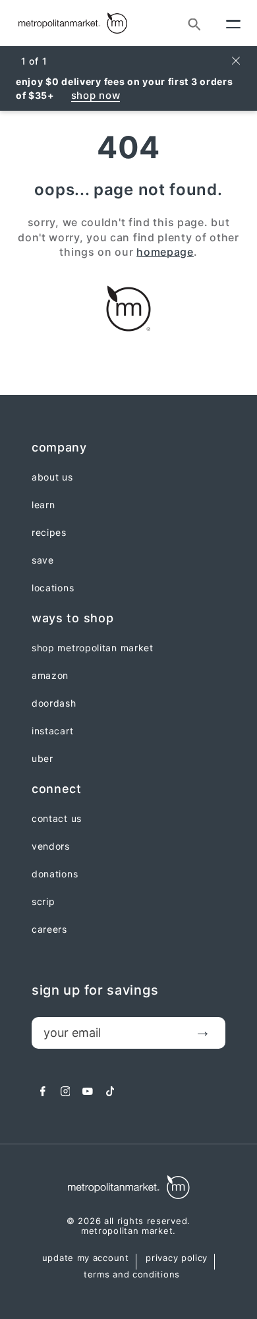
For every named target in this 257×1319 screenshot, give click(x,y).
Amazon (50, 675)
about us (52, 477)
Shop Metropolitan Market (93, 648)
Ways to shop (72, 618)
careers (49, 929)
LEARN (43, 505)
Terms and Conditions (132, 1274)
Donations (55, 874)
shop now (96, 95)
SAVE (43, 560)
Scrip (43, 901)
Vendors (51, 846)
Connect (57, 789)
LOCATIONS (53, 588)
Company (59, 447)
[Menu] (233, 23)
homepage (165, 251)
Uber (42, 758)
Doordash (54, 703)
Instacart (52, 731)
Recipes (49, 532)
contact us (57, 818)
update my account (85, 1258)
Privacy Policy (177, 1258)
